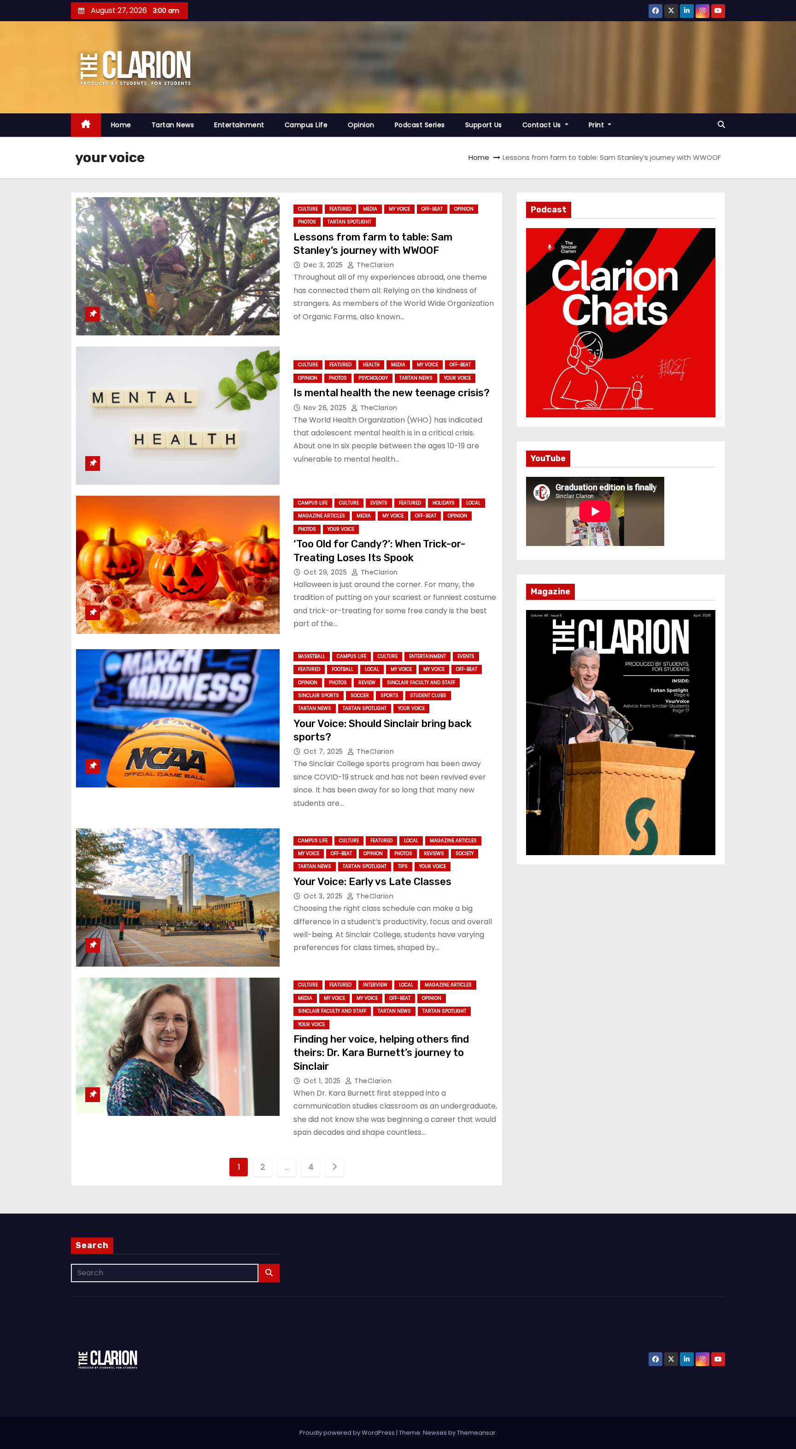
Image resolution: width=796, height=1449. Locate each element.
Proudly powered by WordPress (347, 1432)
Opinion (361, 124)
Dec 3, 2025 (324, 265)
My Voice (399, 208)
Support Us (483, 124)
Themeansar (476, 1432)
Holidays (444, 502)
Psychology (373, 378)
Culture (308, 208)
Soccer (360, 695)
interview (375, 984)
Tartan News (173, 124)
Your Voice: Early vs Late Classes (372, 881)
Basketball (311, 656)
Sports (389, 695)
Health (371, 364)
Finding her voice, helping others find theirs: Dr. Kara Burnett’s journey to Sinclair (381, 1053)
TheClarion (374, 265)
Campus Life (306, 124)
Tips (403, 866)
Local (473, 502)
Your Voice (457, 378)
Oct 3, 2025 (324, 896)
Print (597, 124)
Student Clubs (428, 695)
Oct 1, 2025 (323, 1080)
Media (370, 208)
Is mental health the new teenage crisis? (391, 393)
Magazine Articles (321, 515)
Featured (340, 208)
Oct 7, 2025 (324, 751)
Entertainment (239, 124)
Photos (307, 221)
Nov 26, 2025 (326, 407)
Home (121, 124)
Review (366, 682)
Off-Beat (432, 208)
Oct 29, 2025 (326, 572)
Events (378, 502)
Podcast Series (420, 124)
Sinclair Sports (318, 695)
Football (342, 669)
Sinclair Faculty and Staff (421, 682)
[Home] (86, 125)
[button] (721, 124)
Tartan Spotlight (349, 221)
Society (465, 853)
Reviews (434, 853)
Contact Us (542, 124)
